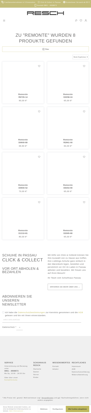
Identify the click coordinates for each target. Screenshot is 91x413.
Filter (47, 49)
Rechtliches (79, 363)
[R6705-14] (23, 77)
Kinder (36, 377)
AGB (80, 312)
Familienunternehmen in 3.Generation (19, 2)
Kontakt (55, 366)
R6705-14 (23, 97)
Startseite (37, 369)
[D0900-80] (23, 123)
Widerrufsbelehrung (80, 375)
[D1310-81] (23, 213)
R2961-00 (68, 142)
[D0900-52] (23, 168)
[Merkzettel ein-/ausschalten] (39, 66)
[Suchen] (76, 20)
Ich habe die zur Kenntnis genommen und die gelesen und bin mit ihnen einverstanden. (44, 314)
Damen (36, 372)
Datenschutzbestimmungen (31, 312)
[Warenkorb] (89, 18)
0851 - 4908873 (11, 371)
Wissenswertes (61, 363)
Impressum (76, 366)
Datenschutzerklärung (81, 372)
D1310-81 (23, 233)
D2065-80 (68, 233)
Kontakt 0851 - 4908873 (47, 5)
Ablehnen (43, 409)
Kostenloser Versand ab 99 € (77, 2)
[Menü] (4, 20)
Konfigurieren (58, 409)
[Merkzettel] (81, 20)
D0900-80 (23, 142)
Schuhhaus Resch (39, 364)
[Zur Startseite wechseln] (45, 13)
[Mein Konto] (85, 20)
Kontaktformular (10, 380)
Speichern (19, 327)
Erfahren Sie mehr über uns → (65, 287)
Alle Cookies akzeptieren (77, 409)
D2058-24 (68, 97)
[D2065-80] (68, 213)
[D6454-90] (68, 168)
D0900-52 (23, 188)
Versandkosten (47, 398)
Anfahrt (55, 369)
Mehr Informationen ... (17, 411)
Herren (36, 374)
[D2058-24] (68, 77)
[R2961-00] (68, 123)
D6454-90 (68, 188)
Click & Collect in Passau (50, 2)
